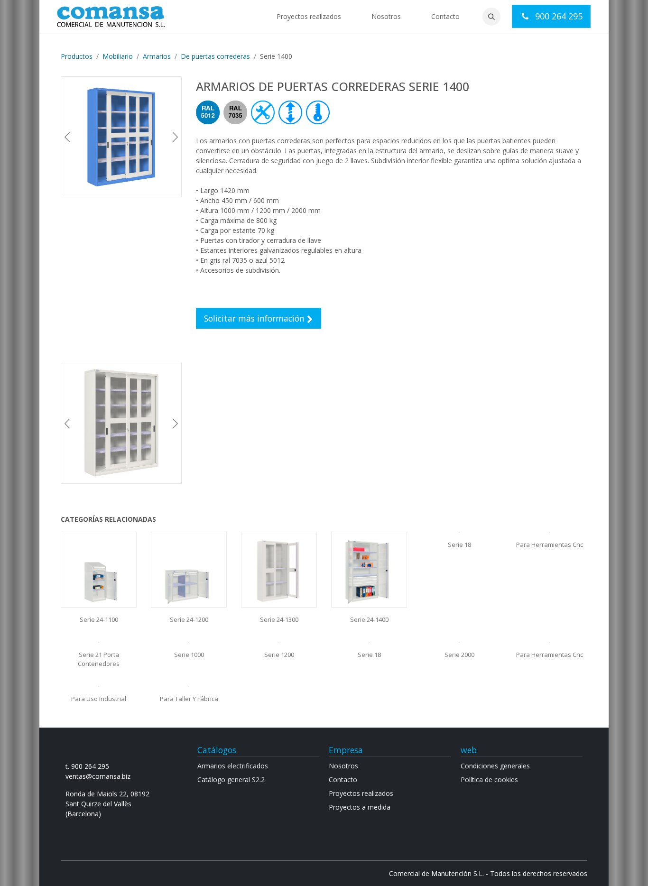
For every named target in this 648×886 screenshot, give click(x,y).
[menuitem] (308, 16)
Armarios (157, 56)
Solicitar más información (255, 318)
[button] (491, 17)
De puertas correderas (215, 56)
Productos (77, 56)
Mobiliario (117, 56)
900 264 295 (558, 16)
